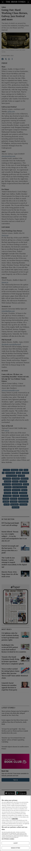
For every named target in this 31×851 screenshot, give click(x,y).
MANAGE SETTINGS (15, 848)
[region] (15, 823)
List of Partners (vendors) (8, 839)
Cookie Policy (15, 818)
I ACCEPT (15, 843)
